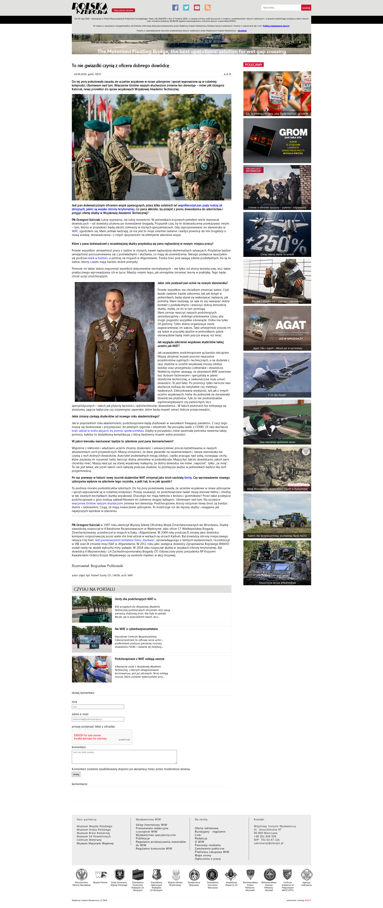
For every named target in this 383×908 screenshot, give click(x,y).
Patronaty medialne (208, 845)
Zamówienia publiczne (209, 848)
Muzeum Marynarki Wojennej (95, 843)
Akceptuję (242, 30)
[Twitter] (186, 8)
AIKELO (308, 900)
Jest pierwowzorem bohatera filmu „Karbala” (125, 540)
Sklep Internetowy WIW (151, 824)
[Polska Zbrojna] (120, 14)
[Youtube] (197, 8)
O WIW (199, 841)
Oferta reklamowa (206, 828)
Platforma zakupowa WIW (212, 852)
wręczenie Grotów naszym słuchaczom (97, 503)
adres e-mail (81, 714)
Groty (188, 477)
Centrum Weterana (89, 839)
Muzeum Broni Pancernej (93, 833)
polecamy (253, 64)
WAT (75, 231)
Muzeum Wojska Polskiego (95, 826)
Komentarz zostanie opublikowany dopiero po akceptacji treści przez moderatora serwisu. (131, 769)
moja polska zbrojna (123, 10)
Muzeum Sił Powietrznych (94, 836)
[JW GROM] (277, 140)
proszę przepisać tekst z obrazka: (94, 726)
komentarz (80, 747)
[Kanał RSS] (208, 8)
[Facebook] (175, 8)
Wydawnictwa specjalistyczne (156, 835)
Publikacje (143, 838)
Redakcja (201, 838)
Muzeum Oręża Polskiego (94, 829)
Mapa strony (203, 855)
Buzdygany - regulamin (210, 831)
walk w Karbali (98, 258)
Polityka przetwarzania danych (276, 26)
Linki (198, 835)
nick (75, 702)
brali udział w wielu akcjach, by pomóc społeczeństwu (108, 431)
